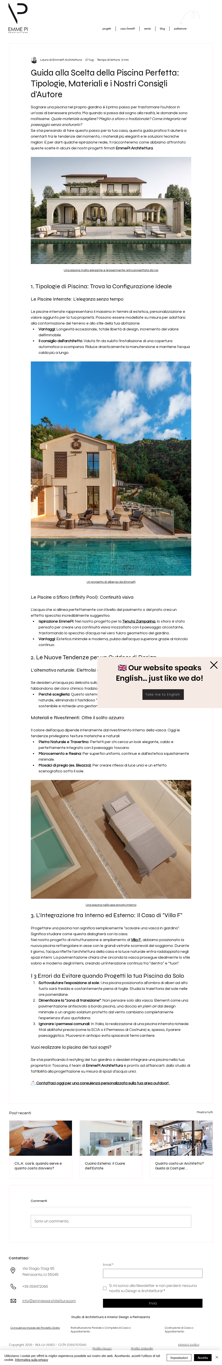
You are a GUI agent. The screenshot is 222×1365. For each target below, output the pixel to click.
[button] (214, 665)
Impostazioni (179, 1357)
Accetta (203, 1357)
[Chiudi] (216, 1358)
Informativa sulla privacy (31, 1359)
